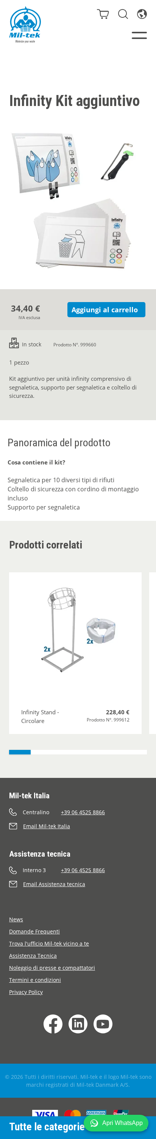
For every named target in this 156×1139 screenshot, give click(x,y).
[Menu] (139, 35)
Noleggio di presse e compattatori (52, 967)
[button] (116, 1123)
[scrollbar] (78, 752)
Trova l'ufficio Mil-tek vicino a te (49, 943)
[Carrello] (103, 14)
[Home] (25, 24)
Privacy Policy (26, 992)
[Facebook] (53, 1023)
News (16, 919)
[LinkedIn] (78, 1023)
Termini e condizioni (35, 979)
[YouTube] (103, 1023)
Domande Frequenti (34, 931)
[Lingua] (142, 14)
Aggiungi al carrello (105, 309)
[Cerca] (123, 14)
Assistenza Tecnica (33, 955)
